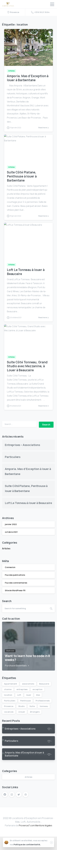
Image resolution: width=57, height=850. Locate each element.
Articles (6, 548)
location (8, 695)
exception (37, 689)
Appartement (10, 683)
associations (28, 683)
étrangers (35, 711)
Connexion (10, 567)
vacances (8, 711)
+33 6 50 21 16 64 (42, 12)
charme (7, 689)
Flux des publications (15, 575)
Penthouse (25, 700)
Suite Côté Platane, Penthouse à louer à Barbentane (22, 176)
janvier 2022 (11, 524)
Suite (32, 706)
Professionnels (43, 700)
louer (28, 695)
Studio (21, 706)
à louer (21, 711)
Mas (38, 695)
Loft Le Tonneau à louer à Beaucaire (25, 272)
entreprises (22, 689)
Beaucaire (44, 683)
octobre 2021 (11, 532)
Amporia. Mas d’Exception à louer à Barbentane (27, 78)
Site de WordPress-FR (15, 590)
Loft (19, 695)
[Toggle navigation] (52, 4)
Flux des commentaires (16, 582)
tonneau (44, 706)
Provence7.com (27, 825)
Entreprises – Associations (22, 445)
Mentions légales (43, 825)
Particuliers (12, 457)
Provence (8, 706)
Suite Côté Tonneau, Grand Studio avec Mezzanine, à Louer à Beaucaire (27, 366)
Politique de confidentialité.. (27, 844)
